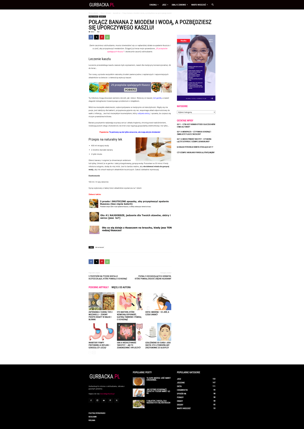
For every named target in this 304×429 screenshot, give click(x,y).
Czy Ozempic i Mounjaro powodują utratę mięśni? (196, 152)
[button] (212, 5)
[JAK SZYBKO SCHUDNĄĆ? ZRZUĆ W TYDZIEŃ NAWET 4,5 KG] (139, 393)
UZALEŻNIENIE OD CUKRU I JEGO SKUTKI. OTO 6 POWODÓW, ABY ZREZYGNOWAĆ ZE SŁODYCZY (158, 345)
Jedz (164, 5)
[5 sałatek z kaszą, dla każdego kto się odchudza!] (139, 404)
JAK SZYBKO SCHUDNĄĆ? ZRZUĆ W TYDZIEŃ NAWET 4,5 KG (158, 391)
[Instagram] (97, 400)
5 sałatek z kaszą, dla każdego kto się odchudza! (158, 402)
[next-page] (93, 352)
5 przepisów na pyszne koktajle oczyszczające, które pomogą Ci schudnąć (108, 277)
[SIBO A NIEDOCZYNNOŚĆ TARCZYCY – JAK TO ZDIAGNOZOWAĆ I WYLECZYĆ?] (130, 332)
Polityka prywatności (97, 413)
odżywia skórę (144, 113)
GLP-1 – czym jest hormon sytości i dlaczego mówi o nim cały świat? (196, 125)
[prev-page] (90, 352)
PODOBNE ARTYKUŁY (99, 287)
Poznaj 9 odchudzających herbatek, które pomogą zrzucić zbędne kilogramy (153, 277)
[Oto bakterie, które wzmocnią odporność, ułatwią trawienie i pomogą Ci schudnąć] (130, 301)
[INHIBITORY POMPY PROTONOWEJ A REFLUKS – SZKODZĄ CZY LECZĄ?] (101, 332)
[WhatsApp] (107, 37)
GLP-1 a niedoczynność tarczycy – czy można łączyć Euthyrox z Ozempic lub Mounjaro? (194, 140)
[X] (96, 37)
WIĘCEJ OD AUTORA (121, 287)
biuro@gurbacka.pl (107, 394)
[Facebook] (91, 37)
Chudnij (153, 5)
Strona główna (93, 13)
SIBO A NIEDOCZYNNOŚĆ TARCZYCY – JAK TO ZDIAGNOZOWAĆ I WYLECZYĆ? (129, 345)
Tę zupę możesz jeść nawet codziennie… (159, 379)
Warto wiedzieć (198, 5)
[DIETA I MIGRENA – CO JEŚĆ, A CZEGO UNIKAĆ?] (158, 301)
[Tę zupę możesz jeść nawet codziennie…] (139, 381)
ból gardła (157, 98)
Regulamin (93, 417)
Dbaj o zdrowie (179, 5)
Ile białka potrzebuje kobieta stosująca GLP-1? (195, 147)
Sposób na (116, 13)
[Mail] (103, 400)
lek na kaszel (99, 247)
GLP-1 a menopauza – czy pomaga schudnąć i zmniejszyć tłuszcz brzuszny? (194, 133)
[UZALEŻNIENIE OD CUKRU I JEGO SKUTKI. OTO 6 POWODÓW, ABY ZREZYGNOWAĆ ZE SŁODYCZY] (158, 332)
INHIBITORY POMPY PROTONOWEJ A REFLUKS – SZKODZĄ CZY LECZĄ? (99, 345)
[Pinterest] (102, 37)
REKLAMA (92, 420)
